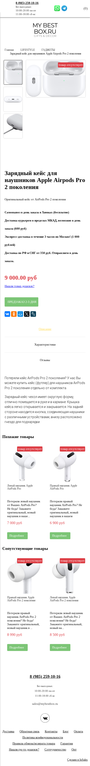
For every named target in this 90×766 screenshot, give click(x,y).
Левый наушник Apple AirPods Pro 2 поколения (64, 599)
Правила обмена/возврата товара (33, 743)
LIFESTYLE (28, 49)
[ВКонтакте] (7, 314)
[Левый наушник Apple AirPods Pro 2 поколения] (66, 577)
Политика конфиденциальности (42, 737)
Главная (9, 49)
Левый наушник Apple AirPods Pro (20, 487)
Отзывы (45, 360)
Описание (45, 329)
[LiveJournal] (33, 314)
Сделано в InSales (77, 759)
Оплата (78, 731)
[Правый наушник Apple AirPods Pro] (66, 465)
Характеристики (45, 344)
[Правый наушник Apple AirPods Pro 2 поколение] (23, 577)
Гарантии (66, 743)
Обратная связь (29, 731)
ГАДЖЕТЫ (48, 49)
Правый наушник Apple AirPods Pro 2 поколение (21, 599)
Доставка (8, 731)
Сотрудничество (55, 749)
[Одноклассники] (14, 314)
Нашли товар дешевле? (19, 286)
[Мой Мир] (20, 314)
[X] (27, 314)
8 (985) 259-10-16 (27, 3)
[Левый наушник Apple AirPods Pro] (23, 465)
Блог (66, 731)
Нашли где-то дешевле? (24, 749)
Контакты (51, 731)
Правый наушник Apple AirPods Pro (63, 487)
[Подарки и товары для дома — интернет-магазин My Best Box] (45, 39)
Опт (74, 749)
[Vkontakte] (45, 718)
